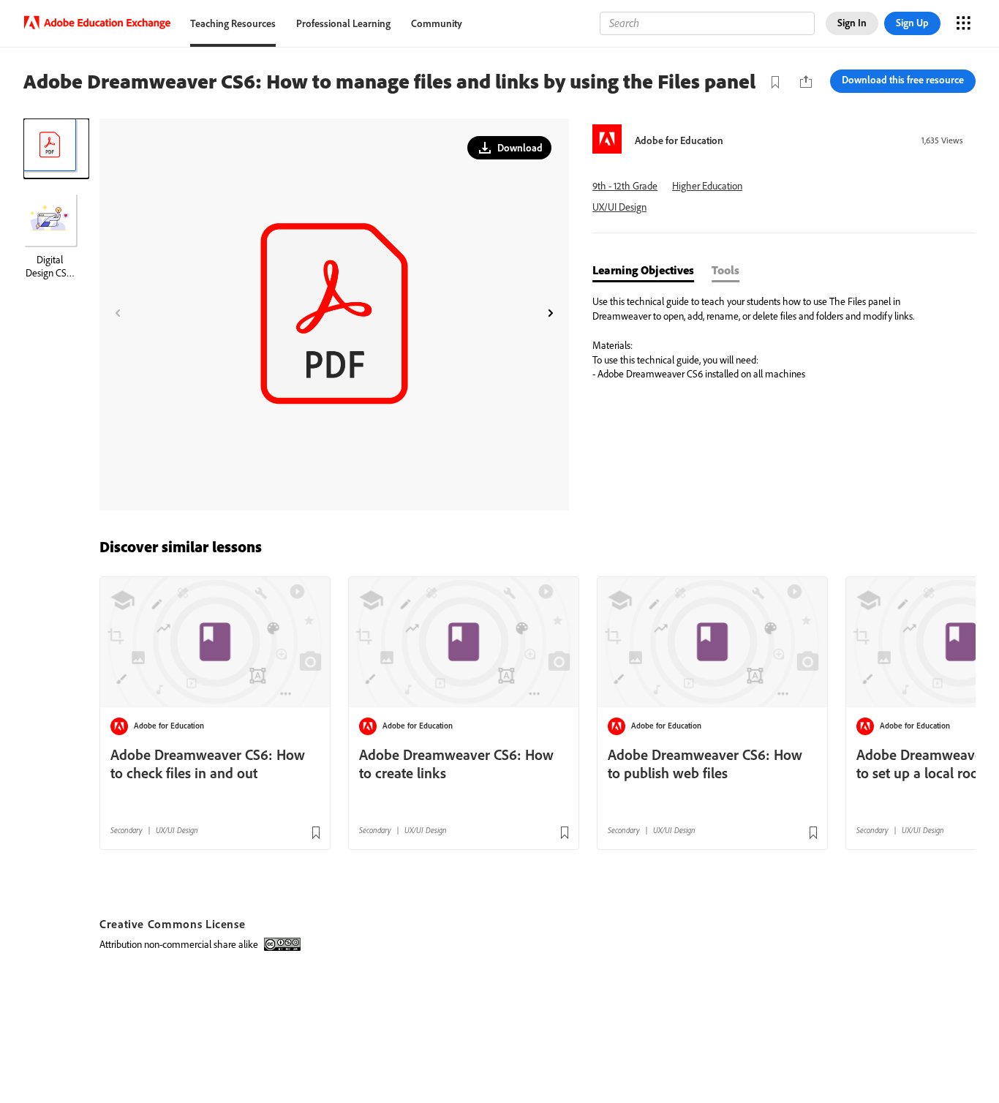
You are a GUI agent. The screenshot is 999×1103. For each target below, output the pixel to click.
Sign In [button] (852, 22)
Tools (725, 270)
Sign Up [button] (912, 22)
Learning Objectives (643, 270)
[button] (509, 147)
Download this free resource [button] (903, 79)
